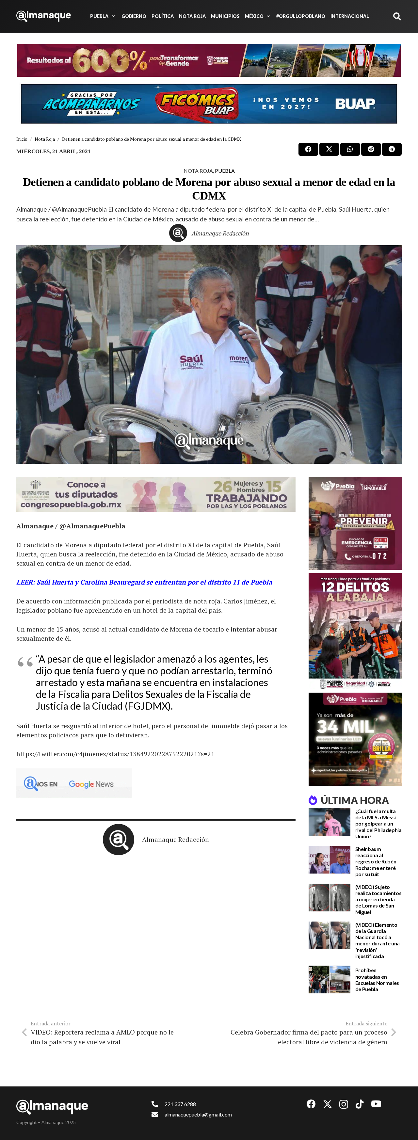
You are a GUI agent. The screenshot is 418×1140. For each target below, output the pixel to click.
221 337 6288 (180, 1104)
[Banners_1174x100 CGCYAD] (209, 60)
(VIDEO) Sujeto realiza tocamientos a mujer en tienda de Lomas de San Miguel (378, 899)
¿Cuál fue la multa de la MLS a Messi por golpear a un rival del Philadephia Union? (378, 823)
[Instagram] (343, 1105)
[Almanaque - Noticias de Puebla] (43, 16)
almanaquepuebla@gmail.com (198, 1114)
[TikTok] (360, 1104)
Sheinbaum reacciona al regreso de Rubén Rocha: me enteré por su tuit (375, 861)
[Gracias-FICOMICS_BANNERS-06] (209, 104)
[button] (112, 16)
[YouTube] (376, 1104)
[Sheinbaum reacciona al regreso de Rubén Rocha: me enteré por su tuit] (329, 860)
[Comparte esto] (308, 149)
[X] (327, 1104)
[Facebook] (311, 1104)
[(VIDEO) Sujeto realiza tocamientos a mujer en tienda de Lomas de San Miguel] (329, 898)
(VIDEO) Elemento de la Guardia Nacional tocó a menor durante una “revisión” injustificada (377, 940)
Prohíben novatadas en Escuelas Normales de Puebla (377, 979)
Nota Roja (198, 171)
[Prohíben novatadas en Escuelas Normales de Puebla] (329, 980)
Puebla (225, 171)
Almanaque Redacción (220, 233)
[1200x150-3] (156, 494)
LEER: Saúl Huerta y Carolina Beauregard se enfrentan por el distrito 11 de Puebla (144, 582)
